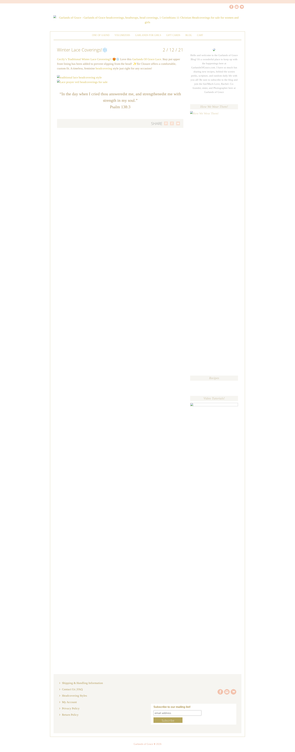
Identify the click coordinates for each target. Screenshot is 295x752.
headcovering (104, 68)
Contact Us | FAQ (72, 689)
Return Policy (70, 714)
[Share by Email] (178, 123)
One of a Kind (100, 35)
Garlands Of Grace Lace (146, 59)
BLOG (188, 35)
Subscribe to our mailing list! (172, 706)
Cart (200, 35)
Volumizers (122, 35)
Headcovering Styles (74, 695)
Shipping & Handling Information (82, 683)
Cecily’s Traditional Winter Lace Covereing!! (84, 59)
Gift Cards (173, 35)
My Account (69, 702)
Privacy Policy (71, 708)
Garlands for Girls (148, 35)
